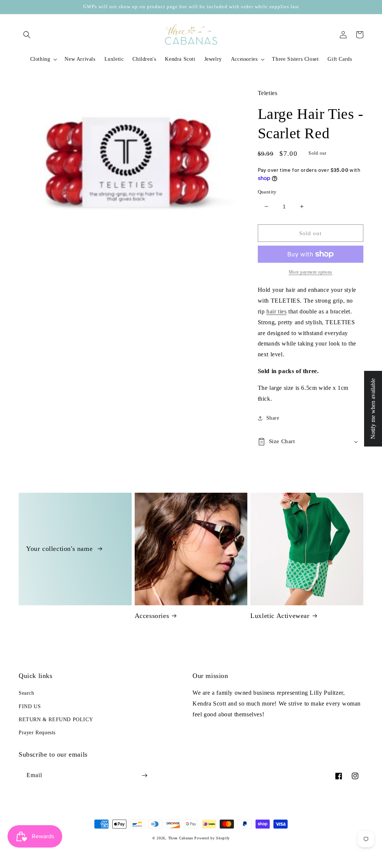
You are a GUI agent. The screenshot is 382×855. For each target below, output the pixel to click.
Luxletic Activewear (279, 615)
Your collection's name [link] (60, 548)
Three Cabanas (180, 838)
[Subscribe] (144, 775)
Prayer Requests (37, 732)
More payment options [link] (310, 272)
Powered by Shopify (212, 838)
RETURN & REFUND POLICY (56, 719)
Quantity (267, 192)
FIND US (30, 706)
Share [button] (272, 418)
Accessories (152, 615)
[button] (27, 34)
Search (26, 693)
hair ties (276, 311)
